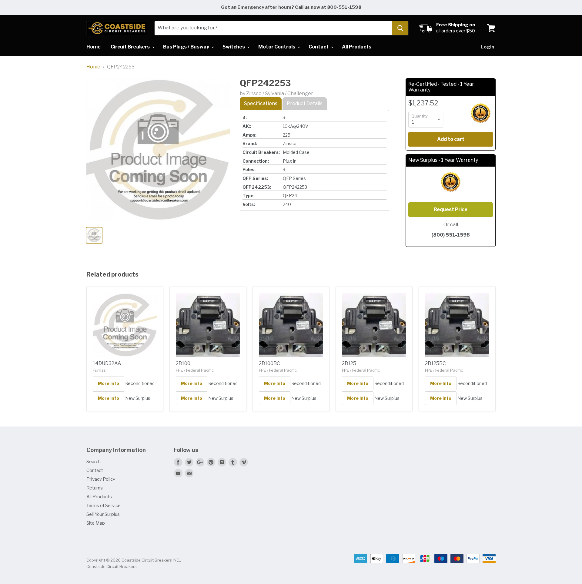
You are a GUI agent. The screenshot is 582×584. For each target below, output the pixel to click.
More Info (108, 383)
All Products (356, 47)
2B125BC (435, 363)
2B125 (349, 363)
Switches (234, 47)
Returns (94, 488)
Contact (319, 47)
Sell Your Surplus (103, 514)
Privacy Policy (100, 479)
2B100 (183, 363)
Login (487, 47)
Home (93, 47)
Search (93, 461)
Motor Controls (277, 47)
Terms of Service (103, 505)
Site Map (95, 523)
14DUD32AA (107, 363)
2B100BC (269, 363)
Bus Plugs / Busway (186, 47)
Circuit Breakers (131, 47)
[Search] (400, 28)
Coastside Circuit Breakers (111, 566)
